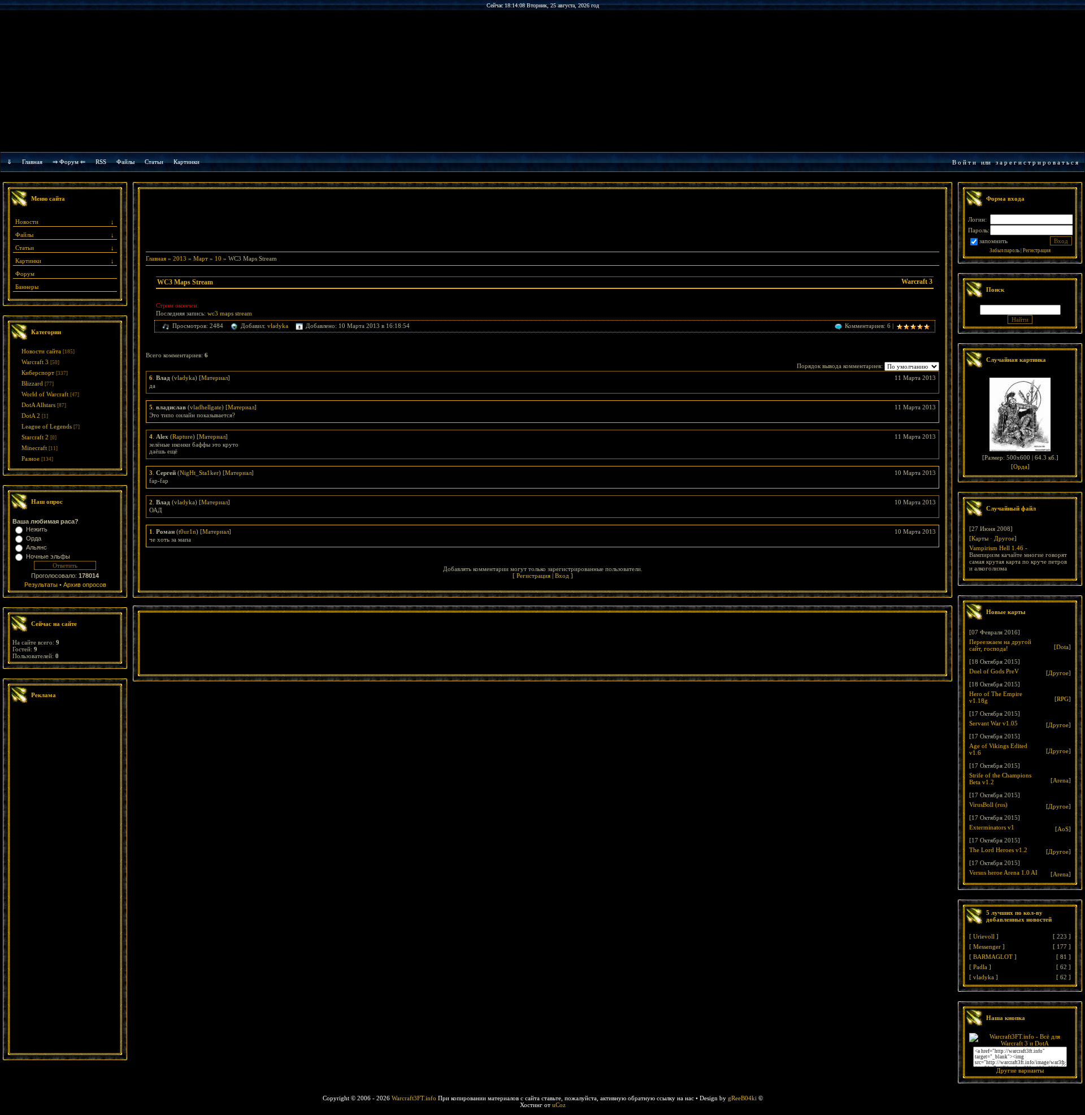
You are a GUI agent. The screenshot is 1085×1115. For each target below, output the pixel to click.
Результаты (41, 584)
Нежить (36, 529)
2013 (179, 258)
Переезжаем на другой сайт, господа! (1000, 645)
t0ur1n (187, 531)
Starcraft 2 (35, 437)
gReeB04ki (742, 1098)
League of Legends (46, 426)
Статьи (24, 247)
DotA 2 (30, 415)
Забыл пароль (1004, 250)
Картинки (186, 161)
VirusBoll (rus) (988, 804)
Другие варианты (1020, 1070)
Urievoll (984, 936)
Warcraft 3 (35, 361)
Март (200, 258)
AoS (1063, 829)
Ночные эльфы (48, 556)
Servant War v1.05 (993, 723)
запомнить (993, 240)
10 (218, 258)
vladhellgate (206, 407)
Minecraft (34, 447)
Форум (24, 273)
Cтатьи (154, 161)
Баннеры (26, 286)
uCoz (559, 1104)
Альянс (36, 547)
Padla (980, 966)
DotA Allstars (38, 404)
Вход (562, 575)
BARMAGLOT (993, 956)
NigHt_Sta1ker (199, 472)
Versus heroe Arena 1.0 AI (1003, 872)
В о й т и (964, 162)
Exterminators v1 (991, 827)
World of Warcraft (44, 394)
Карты (979, 538)
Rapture (182, 436)
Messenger (987, 946)
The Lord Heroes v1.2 (998, 849)
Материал (214, 377)
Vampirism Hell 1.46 (996, 547)
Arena (1061, 780)
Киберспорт (37, 372)
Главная (32, 161)
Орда (33, 538)
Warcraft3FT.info (414, 1098)
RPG (1063, 698)
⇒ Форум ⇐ (69, 161)
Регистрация (533, 575)
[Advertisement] (65, 879)
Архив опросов (84, 584)
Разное (30, 458)
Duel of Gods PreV (994, 671)
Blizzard (32, 383)
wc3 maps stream (229, 313)
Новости (26, 221)
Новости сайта (41, 351)
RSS (101, 161)
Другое (1004, 538)
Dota (1062, 646)
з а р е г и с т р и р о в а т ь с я (1037, 162)
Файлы (125, 161)
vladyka (277, 325)
